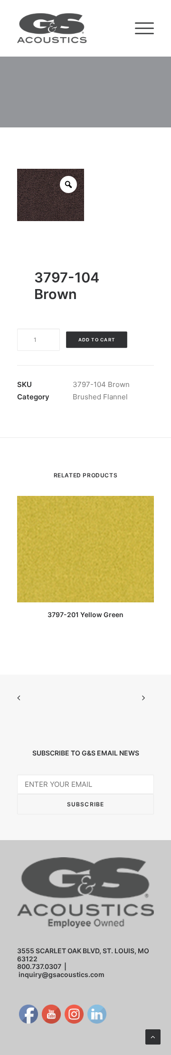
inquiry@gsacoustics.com (61, 974)
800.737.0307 (39, 966)
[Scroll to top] (153, 1036)
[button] (144, 28)
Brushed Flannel (100, 396)
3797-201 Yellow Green (86, 614)
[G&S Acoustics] (52, 28)
